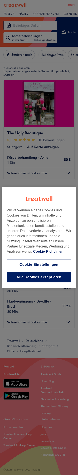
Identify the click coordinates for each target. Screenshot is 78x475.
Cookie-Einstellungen (39, 264)
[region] (39, 237)
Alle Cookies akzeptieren (38, 277)
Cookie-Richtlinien (48, 251)
